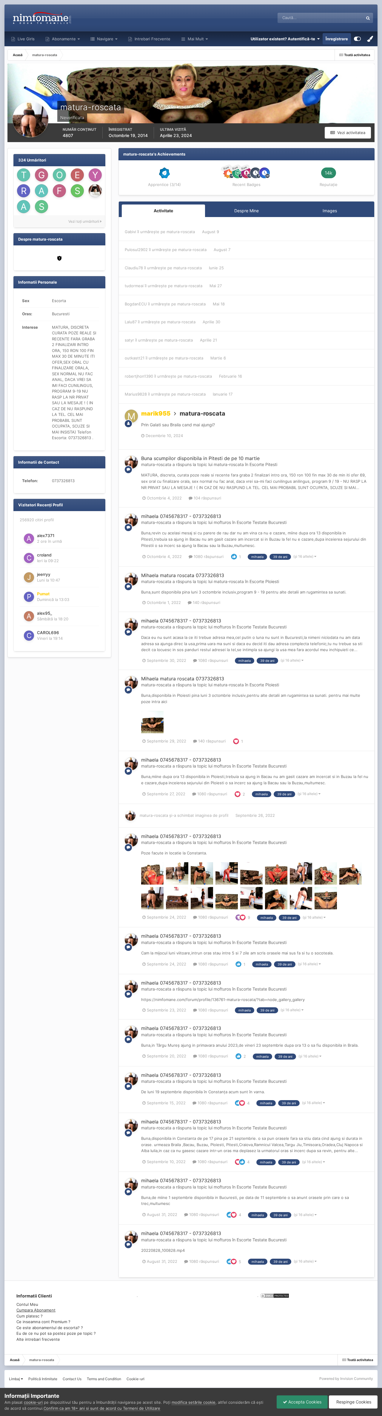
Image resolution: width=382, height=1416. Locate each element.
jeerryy (43, 574)
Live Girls (25, 38)
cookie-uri (33, 1402)
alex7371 (45, 535)
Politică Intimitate (42, 1379)
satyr (129, 340)
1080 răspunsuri (208, 556)
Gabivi (130, 231)
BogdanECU (136, 304)
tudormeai (134, 285)
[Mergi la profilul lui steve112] (77, 190)
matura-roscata (181, 231)
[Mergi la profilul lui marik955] (131, 416)
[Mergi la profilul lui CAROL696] (29, 636)
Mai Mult (196, 38)
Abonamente (63, 38)
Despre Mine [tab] (246, 210)
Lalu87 (131, 321)
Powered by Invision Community (346, 1378)
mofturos (222, 522)
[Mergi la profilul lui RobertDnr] (23, 190)
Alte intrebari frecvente (38, 1339)
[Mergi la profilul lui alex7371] (29, 539)
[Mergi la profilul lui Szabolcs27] (41, 206)
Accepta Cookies (304, 1401)
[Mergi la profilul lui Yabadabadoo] (95, 175)
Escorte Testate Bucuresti (261, 522)
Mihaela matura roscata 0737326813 (182, 575)
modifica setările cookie (193, 1402)
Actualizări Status (340, 18)
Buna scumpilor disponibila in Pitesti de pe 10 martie (200, 458)
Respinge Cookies (353, 1401)
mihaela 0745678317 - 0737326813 (181, 516)
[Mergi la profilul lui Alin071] (23, 206)
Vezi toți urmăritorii (84, 221)
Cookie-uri (135, 1379)
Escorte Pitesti (263, 464)
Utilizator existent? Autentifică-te (284, 38)
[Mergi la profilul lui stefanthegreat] (95, 190)
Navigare (104, 38)
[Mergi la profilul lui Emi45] (77, 175)
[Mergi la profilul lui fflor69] (59, 190)
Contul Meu (27, 1304)
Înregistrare (337, 38)
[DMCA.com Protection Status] (273, 1295)
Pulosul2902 (136, 249)
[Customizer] (357, 38)
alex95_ (44, 613)
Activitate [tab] (163, 210)
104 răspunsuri (206, 498)
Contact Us (72, 1379)
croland (44, 555)
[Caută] (368, 18)
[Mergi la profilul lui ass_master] (41, 190)
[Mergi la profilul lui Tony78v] (23, 175)
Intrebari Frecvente (151, 38)
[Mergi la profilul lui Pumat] (29, 597)
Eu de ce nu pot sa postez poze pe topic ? (56, 1333)
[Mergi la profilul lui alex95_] (29, 616)
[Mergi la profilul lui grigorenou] (41, 175)
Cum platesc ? (29, 1316)
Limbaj (15, 1379)
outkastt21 (134, 358)
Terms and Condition (104, 1379)
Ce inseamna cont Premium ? (43, 1321)
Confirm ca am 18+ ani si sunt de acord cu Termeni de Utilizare (102, 1408)
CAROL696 (48, 632)
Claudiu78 (134, 267)
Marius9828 (136, 394)
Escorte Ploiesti (264, 581)
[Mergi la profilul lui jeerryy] (29, 577)
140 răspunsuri (206, 602)
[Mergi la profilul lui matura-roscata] (131, 462)
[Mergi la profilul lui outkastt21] (59, 175)
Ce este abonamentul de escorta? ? (49, 1327)
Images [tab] (330, 210)
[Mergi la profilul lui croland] (29, 558)
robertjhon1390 (139, 376)
